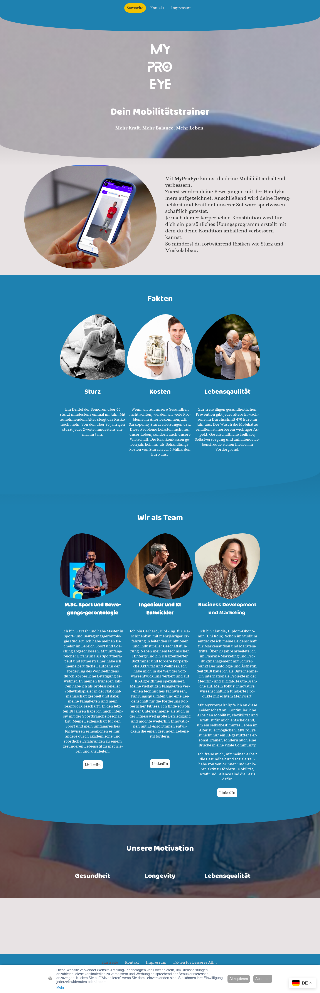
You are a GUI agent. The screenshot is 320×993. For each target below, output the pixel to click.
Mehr (60, 987)
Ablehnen (262, 979)
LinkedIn (93, 764)
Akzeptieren (238, 979)
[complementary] (302, 983)
